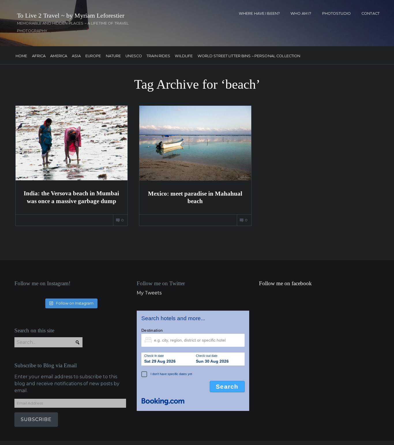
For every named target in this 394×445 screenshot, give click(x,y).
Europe (93, 56)
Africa (39, 56)
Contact (370, 13)
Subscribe (36, 419)
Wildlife (184, 56)
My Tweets (149, 293)
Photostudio (336, 13)
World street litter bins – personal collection (249, 56)
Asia (76, 56)
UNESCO (133, 56)
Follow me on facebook (285, 283)
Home (21, 56)
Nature (113, 56)
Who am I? (300, 13)
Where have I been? (259, 13)
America (58, 56)
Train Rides (158, 56)
